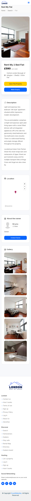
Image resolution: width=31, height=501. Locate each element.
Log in (5, 415)
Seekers (6, 437)
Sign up (5, 409)
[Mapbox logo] (8, 206)
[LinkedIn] (10, 483)
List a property (8, 458)
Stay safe (6, 440)
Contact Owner (15, 238)
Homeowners (7, 434)
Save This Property (15, 84)
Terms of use (7, 405)
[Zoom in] (24, 184)
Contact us (7, 399)
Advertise (6, 422)
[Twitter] (2, 483)
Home (3, 10)
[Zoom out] (24, 186)
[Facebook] (6, 483)
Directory (6, 447)
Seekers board (8, 450)
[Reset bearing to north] (24, 189)
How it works (7, 402)
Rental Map (7, 443)
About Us (6, 418)
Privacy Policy (8, 412)
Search (10, 10)
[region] (15, 195)
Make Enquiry (15, 89)
